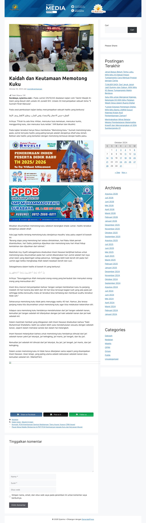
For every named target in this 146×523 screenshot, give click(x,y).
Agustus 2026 (111, 194)
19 (130, 158)
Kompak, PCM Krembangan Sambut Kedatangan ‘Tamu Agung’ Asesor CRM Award (43, 424)
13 (134, 154)
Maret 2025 (110, 260)
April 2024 (109, 302)
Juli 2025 (109, 244)
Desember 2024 (112, 271)
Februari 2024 (111, 310)
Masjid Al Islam (27, 422)
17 (121, 158)
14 (107, 158)
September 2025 (112, 236)
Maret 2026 (110, 213)
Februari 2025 (111, 264)
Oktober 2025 (111, 233)
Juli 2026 (109, 198)
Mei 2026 (109, 205)
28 (107, 166)
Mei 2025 (109, 252)
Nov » (124, 172)
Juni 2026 (109, 201)
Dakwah (108, 336)
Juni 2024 (109, 295)
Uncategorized (111, 359)
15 (112, 158)
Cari (107, 25)
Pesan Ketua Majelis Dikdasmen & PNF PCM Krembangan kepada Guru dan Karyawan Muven (47, 427)
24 (121, 162)
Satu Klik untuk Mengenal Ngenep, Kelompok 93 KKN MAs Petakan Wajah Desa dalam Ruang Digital (121, 100)
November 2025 (112, 229)
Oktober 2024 (111, 279)
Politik (107, 355)
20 (134, 158)
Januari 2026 (111, 221)
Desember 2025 (112, 225)
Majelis (108, 343)
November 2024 (112, 275)
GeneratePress (88, 519)
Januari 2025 (111, 268)
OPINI (107, 347)
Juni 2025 (109, 248)
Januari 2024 (111, 314)
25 (125, 162)
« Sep (117, 172)
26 (130, 162)
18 (125, 158)
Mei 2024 (109, 299)
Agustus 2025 (111, 240)
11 (125, 154)
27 (134, 162)
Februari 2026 (111, 217)
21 (107, 162)
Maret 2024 (110, 306)
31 (121, 166)
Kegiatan (15, 420)
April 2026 (109, 209)
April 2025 (109, 256)
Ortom (108, 351)
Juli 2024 (109, 291)
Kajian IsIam (16, 422)
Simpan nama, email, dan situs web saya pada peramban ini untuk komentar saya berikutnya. (49, 496)
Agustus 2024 (111, 287)
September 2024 (112, 283)
